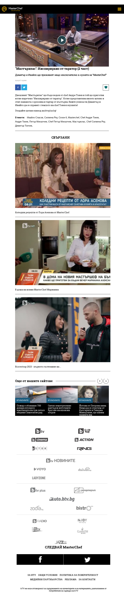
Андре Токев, (22, 121)
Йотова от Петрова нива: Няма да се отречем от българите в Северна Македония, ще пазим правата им (92, 410)
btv (39, 429)
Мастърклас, (79, 121)
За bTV (32, 575)
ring (84, 447)
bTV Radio (40, 521)
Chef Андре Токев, (89, 117)
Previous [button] (100, 381)
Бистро (85, 508)
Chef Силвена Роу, (96, 121)
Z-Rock (39, 529)
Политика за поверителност (79, 575)
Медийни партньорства (46, 579)
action (84, 438)
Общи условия (47, 575)
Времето (85, 469)
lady (39, 447)
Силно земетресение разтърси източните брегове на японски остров (59, 409)
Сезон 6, (63, 117)
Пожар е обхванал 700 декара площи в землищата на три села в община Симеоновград (31, 409)
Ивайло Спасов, (35, 117)
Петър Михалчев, (38, 121)
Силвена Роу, (51, 117)
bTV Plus (39, 489)
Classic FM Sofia (84, 530)
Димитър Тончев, (24, 125)
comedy (84, 429)
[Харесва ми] (106, 87)
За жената (39, 478)
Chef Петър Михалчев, (60, 121)
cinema (39, 438)
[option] (30, 401)
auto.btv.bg (62, 499)
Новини (62, 460)
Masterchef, (74, 117)
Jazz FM (62, 542)
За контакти (87, 579)
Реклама (71, 579)
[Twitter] (24, 87)
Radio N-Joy (85, 521)
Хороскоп (39, 507)
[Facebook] (18, 87)
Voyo (40, 469)
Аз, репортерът (85, 490)
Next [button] (106, 381)
